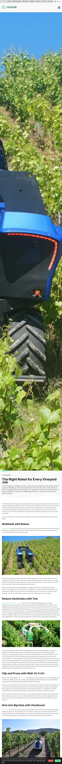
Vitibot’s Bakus (6, 528)
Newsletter (50, 1)
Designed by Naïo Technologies (11, 603)
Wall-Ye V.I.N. (22, 678)
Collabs (38, 1)
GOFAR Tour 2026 (17, 1)
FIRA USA (32, 1)
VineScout (5, 709)
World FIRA (25, 1)
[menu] (59, 7)
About (9, 1)
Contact (44, 1)
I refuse (50, 760)
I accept (58, 760)
